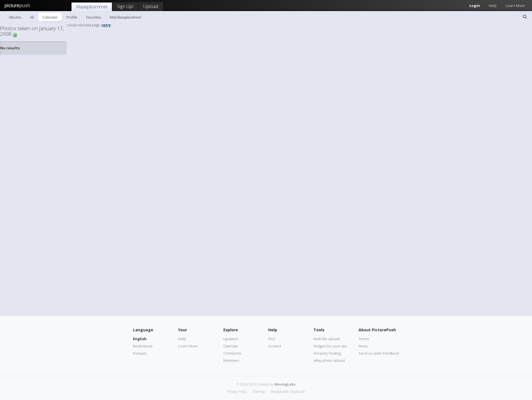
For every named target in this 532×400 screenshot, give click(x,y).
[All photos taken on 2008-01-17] (14, 34)
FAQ (271, 338)
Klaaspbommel (91, 6)
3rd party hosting (327, 353)
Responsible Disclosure (288, 391)
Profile (71, 17)
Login (474, 5)
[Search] (524, 16)
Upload (150, 6)
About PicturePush (377, 329)
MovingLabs (285, 384)
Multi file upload (326, 338)
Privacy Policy (237, 391)
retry (106, 24)
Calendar (50, 17)
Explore (230, 329)
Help (493, 5)
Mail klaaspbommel (125, 17)
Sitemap (259, 391)
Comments (232, 353)
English (140, 338)
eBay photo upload (329, 360)
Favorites (93, 17)
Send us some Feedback (379, 353)
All (32, 17)
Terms (364, 338)
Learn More (515, 5)
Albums (15, 17)
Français (139, 353)
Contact (274, 345)
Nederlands (142, 345)
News (363, 345)
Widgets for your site (330, 345)
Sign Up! (125, 6)
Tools (318, 329)
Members (231, 360)
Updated (230, 338)
